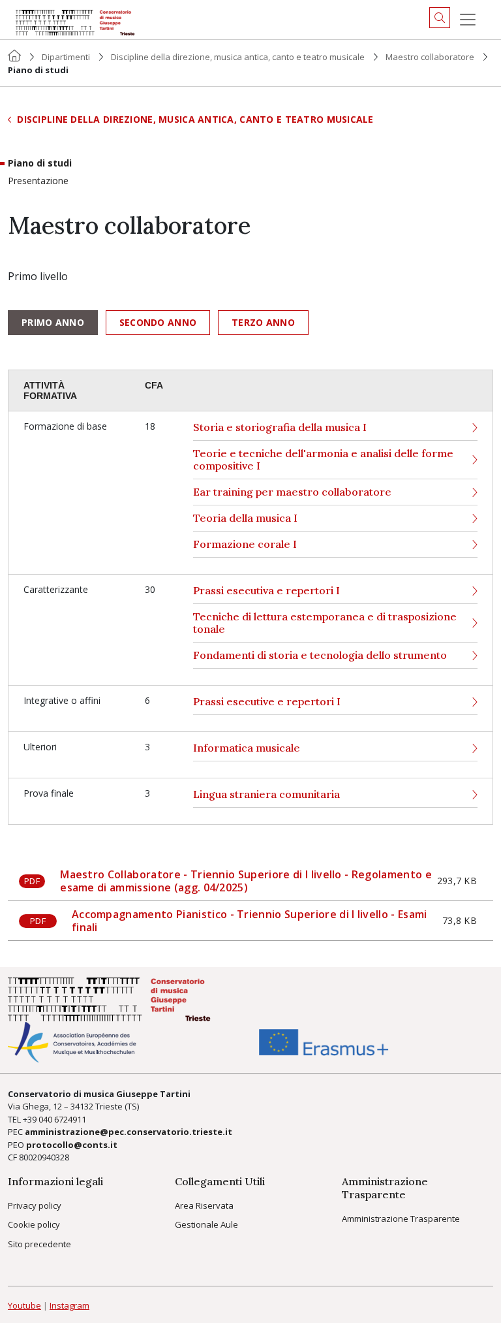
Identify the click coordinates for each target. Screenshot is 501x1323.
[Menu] (467, 19)
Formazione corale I (245, 544)
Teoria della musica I (245, 518)
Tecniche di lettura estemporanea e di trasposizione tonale (325, 623)
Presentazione (38, 181)
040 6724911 (62, 1119)
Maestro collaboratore (430, 57)
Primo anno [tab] (53, 322)
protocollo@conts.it (71, 1145)
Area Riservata (204, 1205)
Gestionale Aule (206, 1224)
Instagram (69, 1305)
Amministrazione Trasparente (401, 1218)
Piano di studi (40, 163)
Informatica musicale (246, 748)
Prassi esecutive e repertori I (267, 701)
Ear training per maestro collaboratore (292, 492)
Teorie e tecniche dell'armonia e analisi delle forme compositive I (323, 459)
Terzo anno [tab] (263, 322)
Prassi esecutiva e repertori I (266, 590)
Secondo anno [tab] (157, 322)
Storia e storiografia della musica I (280, 427)
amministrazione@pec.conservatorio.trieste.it (128, 1132)
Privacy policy (34, 1205)
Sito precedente (39, 1244)
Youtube (24, 1305)
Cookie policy (34, 1224)
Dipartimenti (66, 57)
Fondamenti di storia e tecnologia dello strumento (320, 655)
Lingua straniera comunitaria (266, 794)
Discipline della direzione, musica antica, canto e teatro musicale (238, 57)
